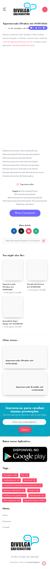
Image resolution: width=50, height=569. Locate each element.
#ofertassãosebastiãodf (24, 194)
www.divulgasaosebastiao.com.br (18, 42)
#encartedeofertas (29, 191)
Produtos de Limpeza (14, 495)
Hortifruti (29, 480)
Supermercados (27, 184)
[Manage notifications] (44, 563)
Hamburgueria (11, 480)
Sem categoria (12, 500)
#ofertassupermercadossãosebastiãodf (25, 197)
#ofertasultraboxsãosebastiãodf (17, 201)
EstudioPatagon (33, 562)
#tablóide (20, 204)
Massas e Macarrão (14, 490)
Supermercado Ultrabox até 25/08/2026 (9, 287)
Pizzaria (33, 490)
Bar (25, 475)
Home (5, 515)
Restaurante (37, 495)
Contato (6, 527)
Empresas (7, 521)
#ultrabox (29, 204)
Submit (25, 430)
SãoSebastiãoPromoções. (23, 45)
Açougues (10, 475)
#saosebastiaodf (39, 201)
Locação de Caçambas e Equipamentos (22, 485)
